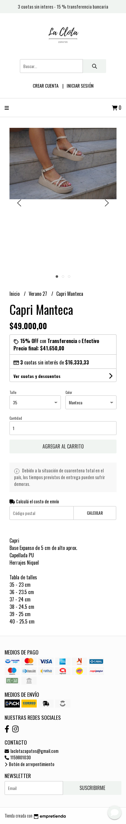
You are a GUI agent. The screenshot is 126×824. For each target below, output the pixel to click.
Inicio (15, 293)
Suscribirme (92, 788)
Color (68, 392)
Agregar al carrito (63, 446)
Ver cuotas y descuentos (37, 376)
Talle (12, 392)
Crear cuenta (45, 85)
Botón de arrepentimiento (31, 764)
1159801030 (20, 757)
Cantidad (15, 418)
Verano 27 (38, 293)
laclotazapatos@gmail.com (33, 751)
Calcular (95, 513)
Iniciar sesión (80, 85)
